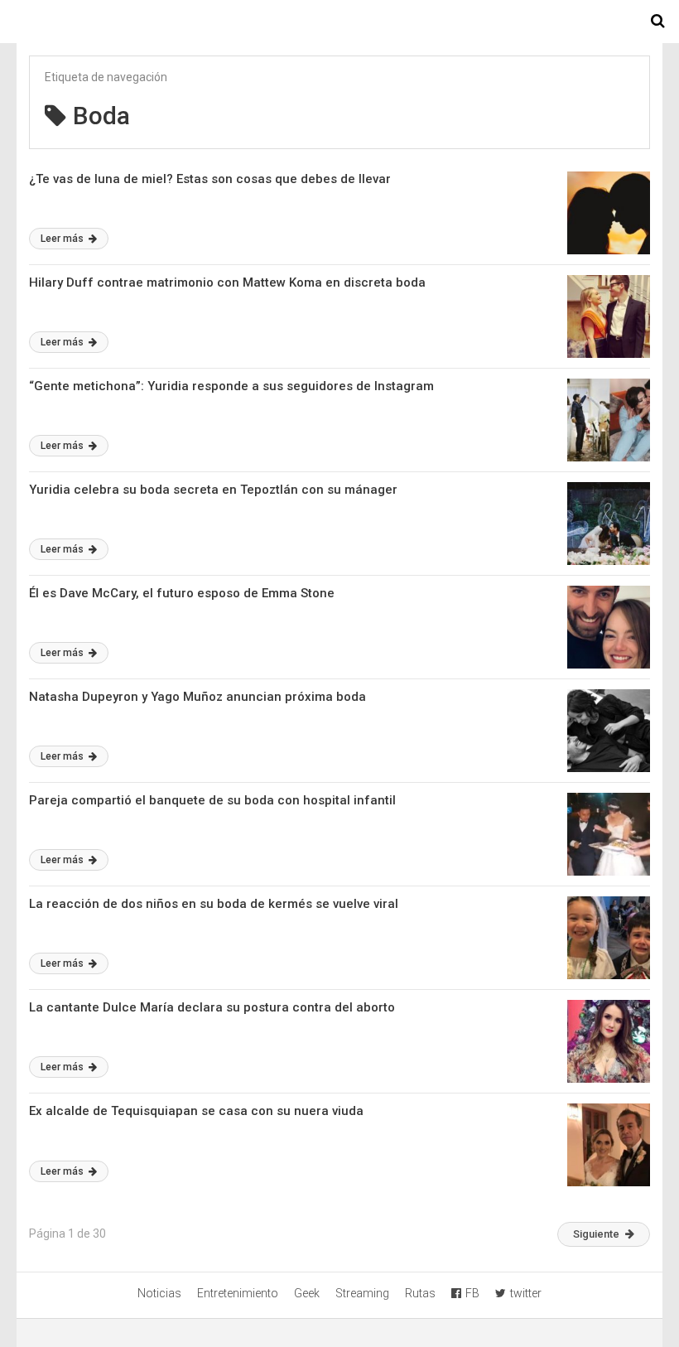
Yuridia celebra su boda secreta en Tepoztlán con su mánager (213, 489)
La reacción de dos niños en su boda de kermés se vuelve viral (213, 903)
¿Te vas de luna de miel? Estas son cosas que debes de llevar (210, 178)
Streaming (362, 1293)
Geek (307, 1293)
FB (472, 1293)
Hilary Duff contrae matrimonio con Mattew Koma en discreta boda (227, 282)
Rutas (420, 1293)
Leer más (63, 238)
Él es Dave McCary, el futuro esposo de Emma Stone (182, 593)
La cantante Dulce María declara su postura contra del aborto (212, 1007)
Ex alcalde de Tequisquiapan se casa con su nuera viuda (196, 1110)
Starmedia (339, 21)
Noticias (159, 1293)
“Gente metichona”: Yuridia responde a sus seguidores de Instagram (231, 386)
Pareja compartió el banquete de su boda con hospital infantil (212, 800)
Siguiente (596, 1234)
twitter (526, 1293)
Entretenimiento (237, 1293)
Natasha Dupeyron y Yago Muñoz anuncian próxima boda (197, 696)
